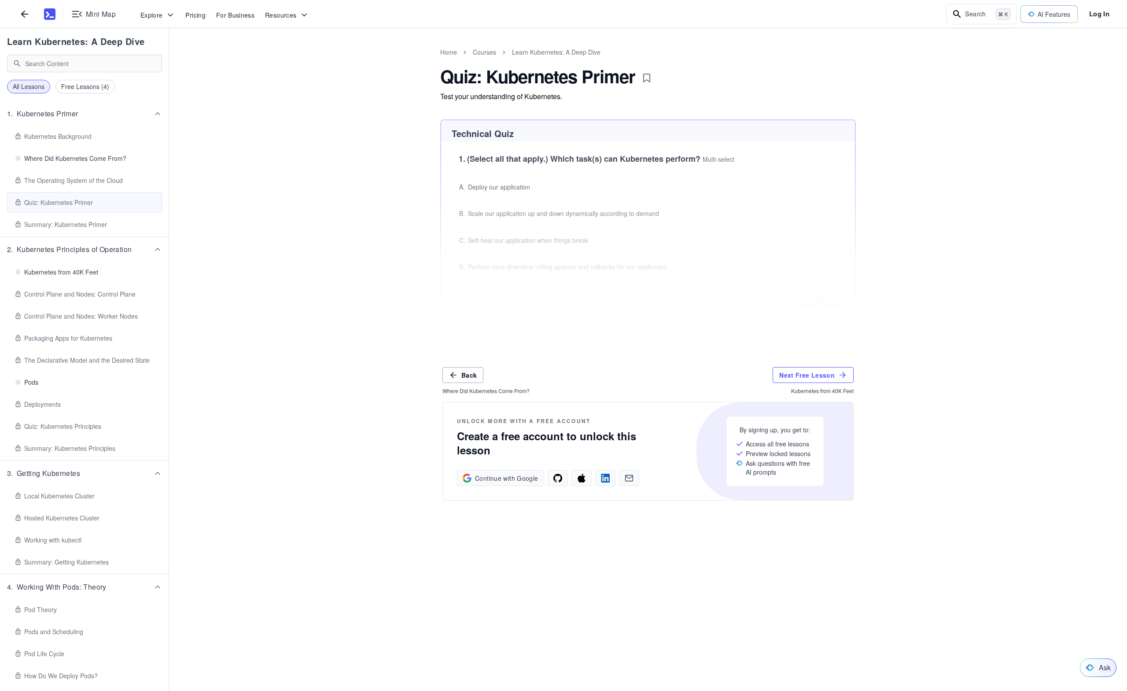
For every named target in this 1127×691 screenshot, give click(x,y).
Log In (1099, 14)
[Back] (24, 14)
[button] (84, 113)
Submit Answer (820, 304)
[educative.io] (49, 14)
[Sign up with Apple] (581, 478)
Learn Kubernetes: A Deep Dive (76, 41)
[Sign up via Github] (558, 478)
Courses (484, 52)
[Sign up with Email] (629, 478)
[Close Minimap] (169, 61)
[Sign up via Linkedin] (605, 478)
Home (448, 52)
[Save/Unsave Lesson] (647, 78)
